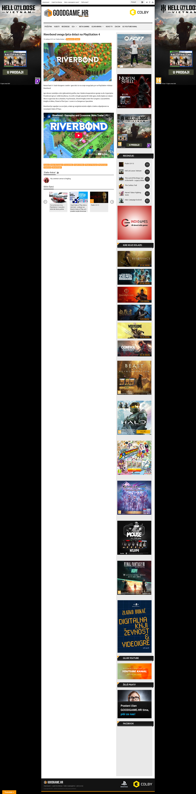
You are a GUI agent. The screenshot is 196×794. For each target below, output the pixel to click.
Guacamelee (69, 165)
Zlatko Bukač (60, 39)
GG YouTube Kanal (129, 26)
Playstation (70, 39)
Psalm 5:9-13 (95, 205)
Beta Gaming (84, 26)
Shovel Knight (57, 167)
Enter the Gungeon (57, 165)
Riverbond (47, 167)
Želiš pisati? (84, 2)
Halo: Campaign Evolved (133, 200)
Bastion (46, 165)
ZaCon (117, 26)
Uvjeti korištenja (57, 2)
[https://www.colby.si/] (125, 15)
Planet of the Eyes (91, 165)
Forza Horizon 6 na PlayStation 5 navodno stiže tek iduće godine (57, 207)
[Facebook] (150, 3)
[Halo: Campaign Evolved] (120, 200)
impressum (47, 786)
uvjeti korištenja (57, 786)
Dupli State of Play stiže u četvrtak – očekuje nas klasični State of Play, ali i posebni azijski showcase (78, 208)
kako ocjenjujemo (69, 786)
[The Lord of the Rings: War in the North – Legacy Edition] (120, 179)
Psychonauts (103, 165)
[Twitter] (147, 3)
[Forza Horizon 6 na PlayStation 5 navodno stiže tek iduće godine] (58, 197)
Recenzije (66, 26)
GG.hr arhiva (96, 26)
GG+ (73, 26)
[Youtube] (153, 3)
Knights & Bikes (79, 165)
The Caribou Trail (131, 185)
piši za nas (80, 786)
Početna (48, 26)
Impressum (45, 2)
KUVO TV (109, 26)
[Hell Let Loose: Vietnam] (120, 171)
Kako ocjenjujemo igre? (71, 2)
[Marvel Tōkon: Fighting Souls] (120, 193)
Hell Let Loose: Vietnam (133, 171)
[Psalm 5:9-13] (120, 164)
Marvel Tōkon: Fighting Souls (133, 194)
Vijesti (56, 26)
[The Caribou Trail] (120, 186)
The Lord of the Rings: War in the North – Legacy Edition (135, 179)
